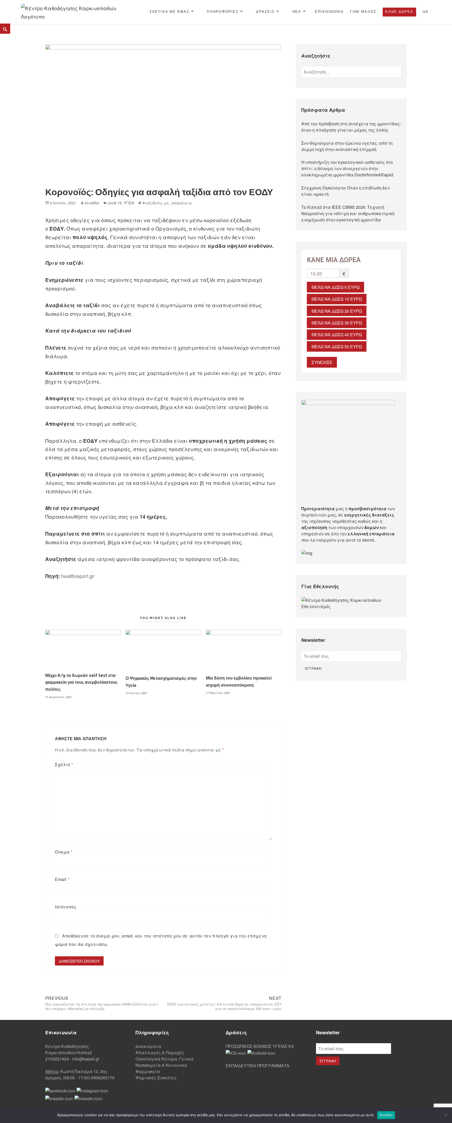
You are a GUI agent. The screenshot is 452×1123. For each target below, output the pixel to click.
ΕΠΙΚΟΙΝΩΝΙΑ (329, 12)
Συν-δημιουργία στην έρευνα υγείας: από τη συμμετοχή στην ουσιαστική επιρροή (347, 146)
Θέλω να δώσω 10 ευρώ (337, 299)
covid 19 (115, 202)
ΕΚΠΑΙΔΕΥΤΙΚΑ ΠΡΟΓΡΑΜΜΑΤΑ (257, 1066)
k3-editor (92, 202)
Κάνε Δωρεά (399, 12)
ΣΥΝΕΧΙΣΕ (322, 362)
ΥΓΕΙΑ (129, 202)
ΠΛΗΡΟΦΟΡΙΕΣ (222, 12)
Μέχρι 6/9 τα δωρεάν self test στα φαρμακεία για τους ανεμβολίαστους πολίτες (81, 682)
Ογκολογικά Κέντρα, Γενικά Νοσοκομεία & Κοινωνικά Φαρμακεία (164, 1065)
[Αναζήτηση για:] (351, 72)
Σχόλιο (64, 764)
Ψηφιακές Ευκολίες (156, 1078)
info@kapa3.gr (85, 1059)
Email (62, 879)
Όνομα (63, 852)
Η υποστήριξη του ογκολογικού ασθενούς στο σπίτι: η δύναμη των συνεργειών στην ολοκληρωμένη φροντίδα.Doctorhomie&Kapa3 (347, 168)
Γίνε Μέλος (363, 12)
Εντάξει (386, 1115)
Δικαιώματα (148, 1046)
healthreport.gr (77, 575)
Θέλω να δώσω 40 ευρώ (337, 335)
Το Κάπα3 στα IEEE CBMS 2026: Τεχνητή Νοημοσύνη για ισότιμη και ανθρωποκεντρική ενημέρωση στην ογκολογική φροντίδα (347, 213)
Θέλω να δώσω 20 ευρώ (337, 311)
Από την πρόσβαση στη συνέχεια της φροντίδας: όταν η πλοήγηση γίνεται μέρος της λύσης (351, 127)
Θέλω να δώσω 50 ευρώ (337, 347)
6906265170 (103, 1078)
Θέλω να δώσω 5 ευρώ (336, 287)
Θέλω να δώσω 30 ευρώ (337, 323)
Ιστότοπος (66, 907)
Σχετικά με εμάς (169, 12)
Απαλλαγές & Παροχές (159, 1052)
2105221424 (57, 1059)
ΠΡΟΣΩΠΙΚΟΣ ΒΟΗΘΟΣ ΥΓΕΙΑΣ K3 (260, 1046)
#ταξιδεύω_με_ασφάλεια (167, 202)
